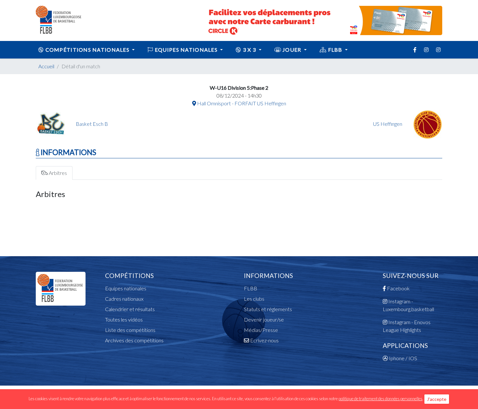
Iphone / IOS (402, 358)
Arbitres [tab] (57, 173)
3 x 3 (250, 49)
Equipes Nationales (186, 49)
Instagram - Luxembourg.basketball (408, 305)
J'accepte (436, 399)
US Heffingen (388, 124)
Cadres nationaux (124, 299)
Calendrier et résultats (130, 309)
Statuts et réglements (268, 309)
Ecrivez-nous (264, 340)
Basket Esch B (92, 124)
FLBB (335, 49)
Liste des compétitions (130, 330)
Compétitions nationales (87, 49)
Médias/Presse (261, 330)
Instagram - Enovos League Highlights (407, 326)
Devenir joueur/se (264, 319)
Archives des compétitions (134, 340)
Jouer (292, 49)
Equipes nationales (125, 288)
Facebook (398, 288)
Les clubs (254, 299)
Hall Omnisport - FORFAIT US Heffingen (241, 103)
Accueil (46, 66)
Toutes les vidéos (124, 319)
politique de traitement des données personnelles (380, 398)
